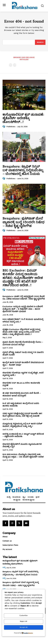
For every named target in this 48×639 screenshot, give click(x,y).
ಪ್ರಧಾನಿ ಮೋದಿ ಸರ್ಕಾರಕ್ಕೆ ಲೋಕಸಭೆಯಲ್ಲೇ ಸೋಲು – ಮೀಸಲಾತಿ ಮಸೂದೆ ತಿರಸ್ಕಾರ (23, 343)
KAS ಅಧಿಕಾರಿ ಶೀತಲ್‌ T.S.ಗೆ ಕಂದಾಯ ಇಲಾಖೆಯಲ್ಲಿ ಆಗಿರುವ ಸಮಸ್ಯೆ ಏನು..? (23, 320)
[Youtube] (26, 523)
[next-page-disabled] (14, 65)
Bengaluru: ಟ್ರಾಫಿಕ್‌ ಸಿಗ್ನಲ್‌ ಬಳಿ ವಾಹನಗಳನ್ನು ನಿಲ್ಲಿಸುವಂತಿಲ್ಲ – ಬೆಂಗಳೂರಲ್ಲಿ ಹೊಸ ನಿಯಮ (23, 170)
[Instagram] (12, 523)
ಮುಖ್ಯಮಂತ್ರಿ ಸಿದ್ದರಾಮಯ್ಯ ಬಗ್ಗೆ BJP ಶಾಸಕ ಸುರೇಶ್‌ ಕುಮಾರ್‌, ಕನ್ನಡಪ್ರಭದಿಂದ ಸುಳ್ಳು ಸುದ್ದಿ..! (22, 424)
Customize (23, 615)
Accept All (23, 627)
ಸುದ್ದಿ (4, 568)
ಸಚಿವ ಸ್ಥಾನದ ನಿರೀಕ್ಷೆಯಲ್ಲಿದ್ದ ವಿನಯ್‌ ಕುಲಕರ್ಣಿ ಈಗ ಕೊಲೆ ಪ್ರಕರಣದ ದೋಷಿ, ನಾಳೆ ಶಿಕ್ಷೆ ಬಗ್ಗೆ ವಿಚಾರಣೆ (22, 414)
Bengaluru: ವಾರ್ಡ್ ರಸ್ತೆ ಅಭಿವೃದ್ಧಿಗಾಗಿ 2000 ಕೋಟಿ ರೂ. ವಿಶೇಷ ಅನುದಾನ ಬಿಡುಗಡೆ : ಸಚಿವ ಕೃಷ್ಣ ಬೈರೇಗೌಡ (24, 297)
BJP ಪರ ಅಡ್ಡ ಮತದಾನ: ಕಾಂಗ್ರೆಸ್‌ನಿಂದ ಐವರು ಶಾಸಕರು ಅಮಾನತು (21, 404)
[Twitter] (19, 523)
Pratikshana (10, 127)
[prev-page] (10, 65)
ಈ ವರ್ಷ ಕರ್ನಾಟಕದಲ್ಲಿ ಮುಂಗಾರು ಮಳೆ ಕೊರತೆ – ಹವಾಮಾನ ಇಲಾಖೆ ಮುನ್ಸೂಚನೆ (22, 394)
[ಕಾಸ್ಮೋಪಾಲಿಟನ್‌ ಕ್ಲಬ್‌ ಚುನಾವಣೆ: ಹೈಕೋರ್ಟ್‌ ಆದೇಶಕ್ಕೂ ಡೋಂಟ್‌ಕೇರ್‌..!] (24, 95)
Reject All (23, 621)
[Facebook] (5, 523)
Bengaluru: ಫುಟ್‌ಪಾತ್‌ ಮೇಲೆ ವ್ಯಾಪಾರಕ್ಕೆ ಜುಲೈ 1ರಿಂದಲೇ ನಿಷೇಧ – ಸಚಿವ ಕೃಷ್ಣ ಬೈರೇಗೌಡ (23, 222)
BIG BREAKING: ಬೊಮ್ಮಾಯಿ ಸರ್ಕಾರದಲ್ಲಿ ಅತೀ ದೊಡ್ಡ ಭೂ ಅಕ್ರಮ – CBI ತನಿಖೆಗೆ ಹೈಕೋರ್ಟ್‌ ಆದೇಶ (23, 455)
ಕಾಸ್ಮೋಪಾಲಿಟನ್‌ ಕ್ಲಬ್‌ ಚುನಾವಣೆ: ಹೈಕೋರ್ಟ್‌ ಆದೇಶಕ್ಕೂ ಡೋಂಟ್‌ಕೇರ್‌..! (23, 118)
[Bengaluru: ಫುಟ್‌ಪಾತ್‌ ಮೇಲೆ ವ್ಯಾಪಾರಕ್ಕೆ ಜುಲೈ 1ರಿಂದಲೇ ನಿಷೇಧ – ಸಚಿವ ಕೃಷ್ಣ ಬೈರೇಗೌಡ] (24, 199)
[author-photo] (4, 126)
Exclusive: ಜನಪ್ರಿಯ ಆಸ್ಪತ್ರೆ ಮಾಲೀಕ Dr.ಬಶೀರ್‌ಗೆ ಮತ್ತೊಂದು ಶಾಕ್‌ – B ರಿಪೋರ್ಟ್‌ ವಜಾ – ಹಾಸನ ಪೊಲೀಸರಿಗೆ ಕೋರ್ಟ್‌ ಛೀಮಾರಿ (23, 309)
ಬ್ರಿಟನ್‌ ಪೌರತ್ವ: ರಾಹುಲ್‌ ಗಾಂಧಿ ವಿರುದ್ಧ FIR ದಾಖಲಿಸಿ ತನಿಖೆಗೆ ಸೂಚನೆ (23, 353)
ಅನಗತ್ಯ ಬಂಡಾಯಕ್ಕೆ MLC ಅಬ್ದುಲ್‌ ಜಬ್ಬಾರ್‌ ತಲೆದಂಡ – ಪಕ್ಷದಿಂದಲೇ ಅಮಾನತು (23, 435)
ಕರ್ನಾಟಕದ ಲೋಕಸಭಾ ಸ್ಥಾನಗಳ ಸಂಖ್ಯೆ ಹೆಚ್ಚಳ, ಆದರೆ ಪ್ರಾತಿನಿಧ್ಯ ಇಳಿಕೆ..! (23, 373)
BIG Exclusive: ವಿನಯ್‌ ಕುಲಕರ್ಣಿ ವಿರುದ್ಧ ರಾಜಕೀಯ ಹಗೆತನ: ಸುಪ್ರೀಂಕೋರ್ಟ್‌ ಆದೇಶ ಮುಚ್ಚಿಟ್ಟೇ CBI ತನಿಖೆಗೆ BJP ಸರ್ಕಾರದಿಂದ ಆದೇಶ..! (23, 277)
